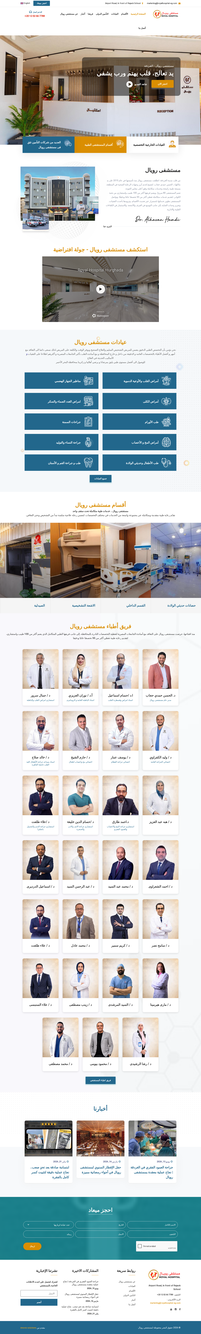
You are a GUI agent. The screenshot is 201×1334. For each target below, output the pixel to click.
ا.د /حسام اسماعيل (120, 695)
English (26, 3)
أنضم (39, 1302)
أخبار (83, 14)
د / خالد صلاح (40, 757)
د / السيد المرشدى (120, 1005)
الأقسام (124, 14)
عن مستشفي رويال (69, 14)
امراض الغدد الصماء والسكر (64, 401)
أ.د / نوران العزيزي (80, 695)
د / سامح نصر (160, 945)
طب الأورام (152, 422)
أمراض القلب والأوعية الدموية (141, 381)
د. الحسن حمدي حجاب (160, 695)
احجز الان (162, 78)
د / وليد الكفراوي (160, 757)
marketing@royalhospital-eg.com (165, 1303)
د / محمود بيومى (100, 1064)
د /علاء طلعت (40, 822)
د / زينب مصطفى (80, 1005)
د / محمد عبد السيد (120, 886)
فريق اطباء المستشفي (100, 1080)
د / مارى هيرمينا (160, 1005)
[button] (48, 1224)
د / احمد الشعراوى (160, 886)
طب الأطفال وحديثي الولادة (142, 463)
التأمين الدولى (102, 14)
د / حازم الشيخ (80, 757)
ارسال (32, 1246)
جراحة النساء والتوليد (68, 442)
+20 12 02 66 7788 (35, 15)
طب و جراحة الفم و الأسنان (64, 463)
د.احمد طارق (120, 822)
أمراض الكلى (151, 401)
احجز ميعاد (41, 3)
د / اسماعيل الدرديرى (40, 886)
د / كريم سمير (120, 945)
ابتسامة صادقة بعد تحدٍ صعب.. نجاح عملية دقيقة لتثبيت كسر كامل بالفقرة (49, 1172)
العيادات (114, 14)
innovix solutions (28, 1327)
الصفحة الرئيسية (138, 14)
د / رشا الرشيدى (140, 1064)
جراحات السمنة (71, 422)
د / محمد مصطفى (60, 1064)
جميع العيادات (100, 478)
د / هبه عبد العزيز (160, 822)
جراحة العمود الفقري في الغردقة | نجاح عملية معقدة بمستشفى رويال (152, 1172)
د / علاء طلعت (40, 945)
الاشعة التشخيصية (184, 605)
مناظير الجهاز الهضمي (68, 381)
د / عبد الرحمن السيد (80, 886)
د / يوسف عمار (120, 757)
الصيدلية (140, 605)
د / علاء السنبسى (40, 1005)
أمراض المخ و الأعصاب (145, 442)
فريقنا (90, 14)
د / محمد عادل (80, 945)
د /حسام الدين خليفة (80, 822)
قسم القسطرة (85, 605)
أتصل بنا (142, 28)
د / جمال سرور (40, 695)
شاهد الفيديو (140, 78)
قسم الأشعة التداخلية (31, 605)
